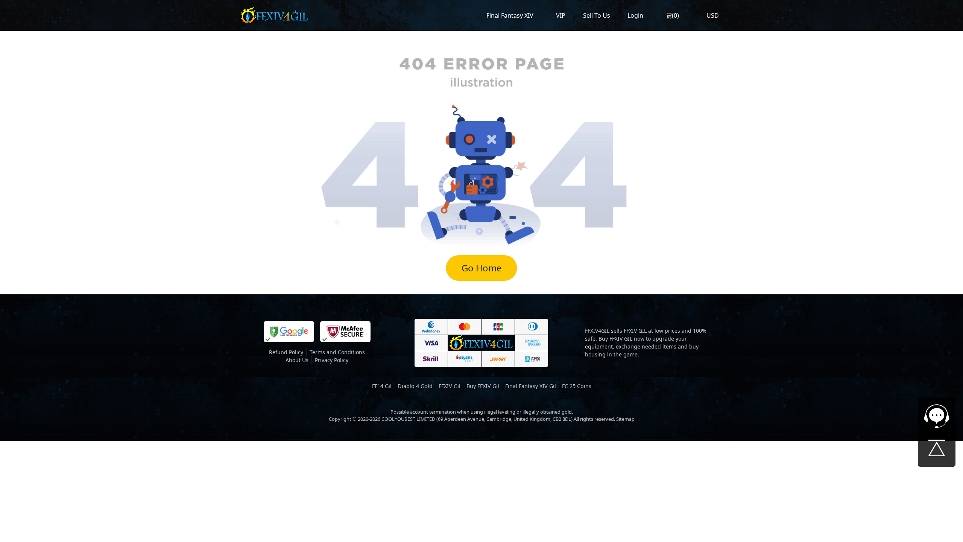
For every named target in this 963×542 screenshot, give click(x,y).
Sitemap (625, 419)
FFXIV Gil (449, 386)
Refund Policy (286, 352)
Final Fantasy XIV (509, 15)
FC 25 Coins (576, 386)
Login (635, 15)
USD (712, 15)
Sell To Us (596, 15)
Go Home (482, 268)
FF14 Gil (382, 386)
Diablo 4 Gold (415, 386)
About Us (297, 360)
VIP (560, 15)
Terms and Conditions (337, 352)
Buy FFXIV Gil (482, 386)
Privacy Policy (331, 360)
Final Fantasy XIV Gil (530, 386)
